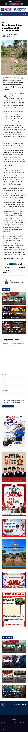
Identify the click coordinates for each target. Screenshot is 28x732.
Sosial (5, 657)
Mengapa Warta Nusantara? (6, 725)
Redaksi (8, 729)
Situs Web (4, 390)
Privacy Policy (3, 729)
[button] (23, 14)
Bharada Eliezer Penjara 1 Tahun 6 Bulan (21, 269)
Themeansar (13, 719)
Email (3, 382)
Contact (5, 722)
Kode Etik (19, 722)
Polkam (5, 672)
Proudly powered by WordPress (9, 717)
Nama (4, 374)
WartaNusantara (13, 34)
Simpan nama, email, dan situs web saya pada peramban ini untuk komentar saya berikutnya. (13, 401)
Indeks (15, 722)
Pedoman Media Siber (17, 725)
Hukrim (4, 22)
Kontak (23, 722)
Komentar (5, 348)
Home (2, 722)
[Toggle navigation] (13, 14)
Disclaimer (11, 722)
